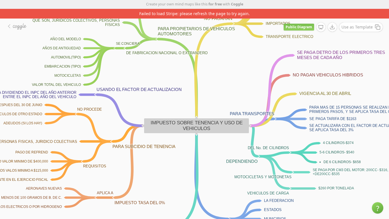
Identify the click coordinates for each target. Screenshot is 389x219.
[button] (377, 208)
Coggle (237, 4)
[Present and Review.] (320, 27)
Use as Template (357, 27)
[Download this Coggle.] (332, 27)
